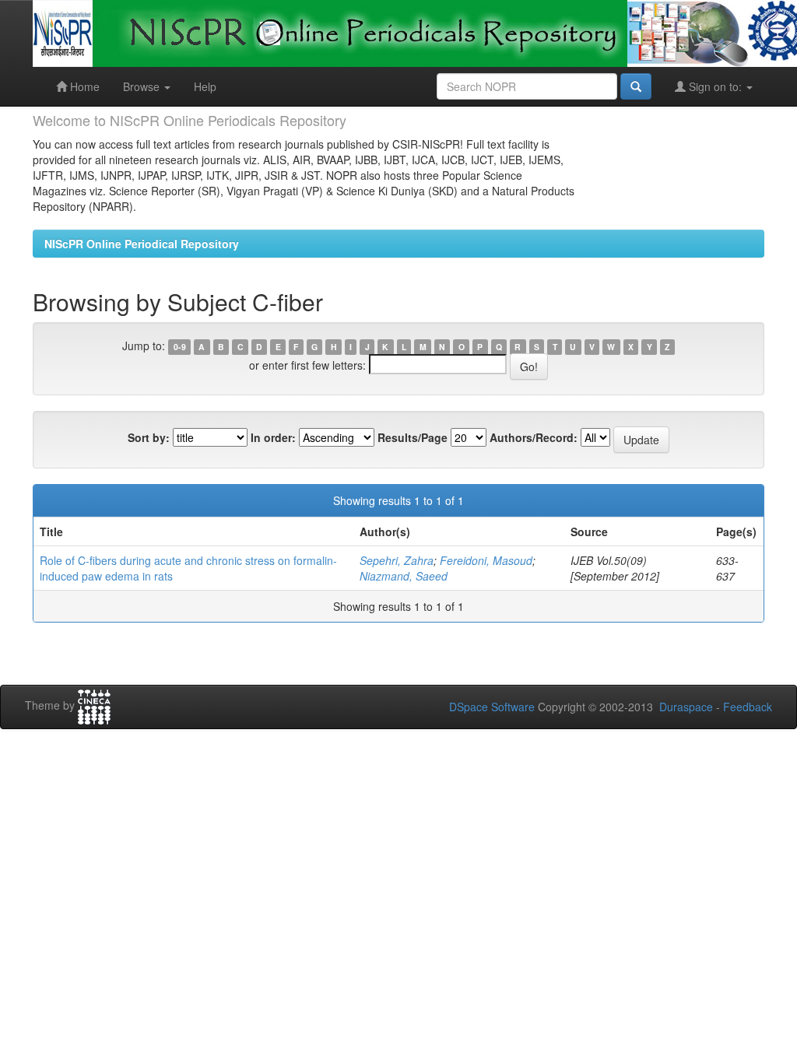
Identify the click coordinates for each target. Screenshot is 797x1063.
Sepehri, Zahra (397, 560)
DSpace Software (492, 706)
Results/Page (412, 437)
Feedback (747, 706)
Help (205, 86)
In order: (273, 437)
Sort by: (149, 437)
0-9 (180, 347)
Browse (143, 86)
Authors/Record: (534, 437)
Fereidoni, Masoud (486, 560)
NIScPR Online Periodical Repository (141, 243)
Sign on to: (715, 86)
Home (83, 86)
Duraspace (686, 706)
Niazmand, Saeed (404, 576)
